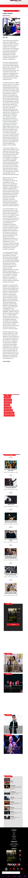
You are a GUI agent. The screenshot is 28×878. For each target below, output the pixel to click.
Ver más (12, 782)
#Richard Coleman (8, 410)
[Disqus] (11, 434)
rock (10, 10)
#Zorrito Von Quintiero (9, 415)
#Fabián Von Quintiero (9, 412)
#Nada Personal (7, 399)
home (7, 10)
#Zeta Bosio (6, 405)
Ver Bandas (14, 846)
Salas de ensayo (14, 843)
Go (23, 872)
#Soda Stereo (7, 397)
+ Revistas (13, 624)
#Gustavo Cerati (7, 402)
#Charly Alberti (7, 407)
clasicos (13, 10)
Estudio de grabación (14, 844)
